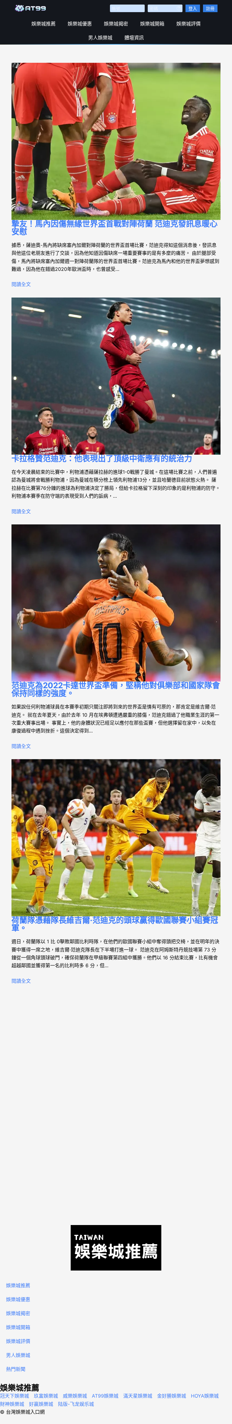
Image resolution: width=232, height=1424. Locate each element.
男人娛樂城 (100, 38)
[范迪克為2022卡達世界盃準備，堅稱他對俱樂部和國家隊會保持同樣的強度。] (115, 603)
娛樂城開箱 (152, 24)
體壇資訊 (134, 38)
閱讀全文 (21, 284)
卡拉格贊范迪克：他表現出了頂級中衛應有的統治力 (101, 458)
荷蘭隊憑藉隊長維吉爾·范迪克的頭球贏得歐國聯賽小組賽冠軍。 (114, 924)
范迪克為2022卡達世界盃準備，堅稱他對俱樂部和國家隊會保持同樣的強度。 (115, 689)
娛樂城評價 (188, 24)
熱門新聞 (15, 1369)
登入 (192, 8)
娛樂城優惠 (80, 24)
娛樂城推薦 (43, 24)
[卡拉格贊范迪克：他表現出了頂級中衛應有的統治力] (115, 376)
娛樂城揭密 (116, 24)
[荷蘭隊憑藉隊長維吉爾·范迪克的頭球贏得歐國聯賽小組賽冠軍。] (115, 837)
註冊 (210, 8)
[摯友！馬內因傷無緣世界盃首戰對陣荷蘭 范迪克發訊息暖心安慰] (115, 141)
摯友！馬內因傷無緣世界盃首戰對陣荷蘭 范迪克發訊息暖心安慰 (114, 227)
